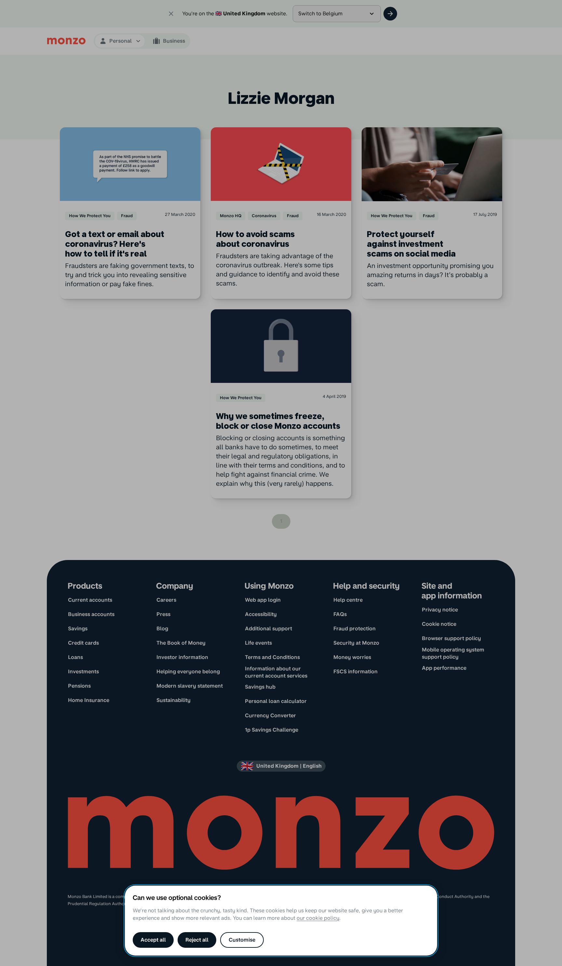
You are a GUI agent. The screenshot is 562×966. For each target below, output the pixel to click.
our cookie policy (318, 918)
